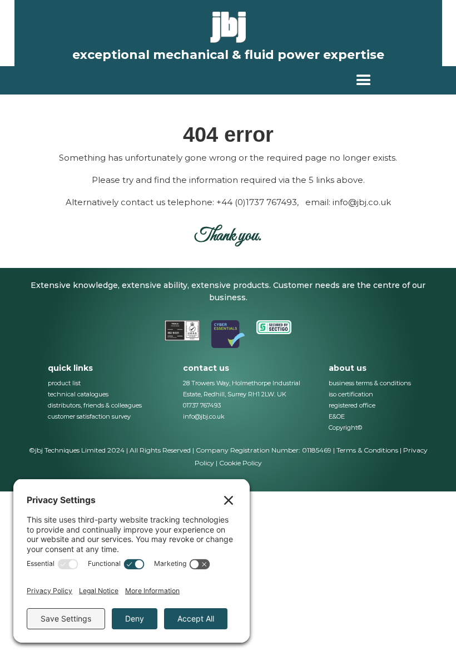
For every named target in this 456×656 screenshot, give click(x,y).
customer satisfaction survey (89, 416)
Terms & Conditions (367, 450)
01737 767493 (202, 405)
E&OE (337, 416)
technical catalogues (78, 394)
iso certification (351, 394)
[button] (364, 80)
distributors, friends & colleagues (95, 405)
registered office (352, 405)
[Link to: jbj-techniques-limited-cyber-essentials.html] (228, 334)
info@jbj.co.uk (204, 416)
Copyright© (345, 427)
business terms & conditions (370, 383)
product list (64, 383)
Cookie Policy (240, 463)
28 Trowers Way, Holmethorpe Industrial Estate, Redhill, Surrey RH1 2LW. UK (241, 388)
